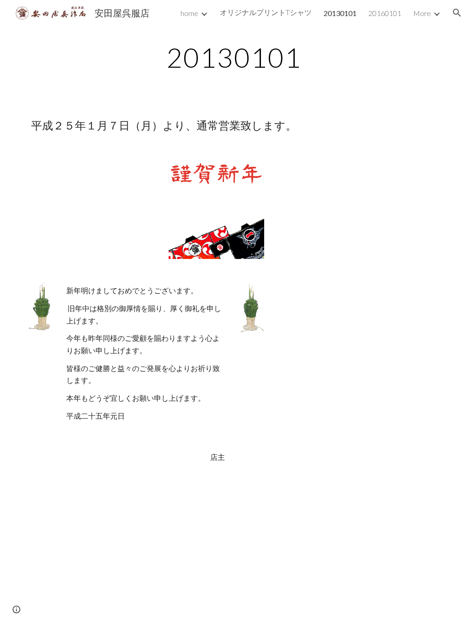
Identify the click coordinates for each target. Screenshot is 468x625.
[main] (234, 57)
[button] (457, 13)
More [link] (422, 13)
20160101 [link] (384, 13)
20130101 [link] (340, 13)
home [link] (189, 13)
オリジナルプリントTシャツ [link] (266, 12)
